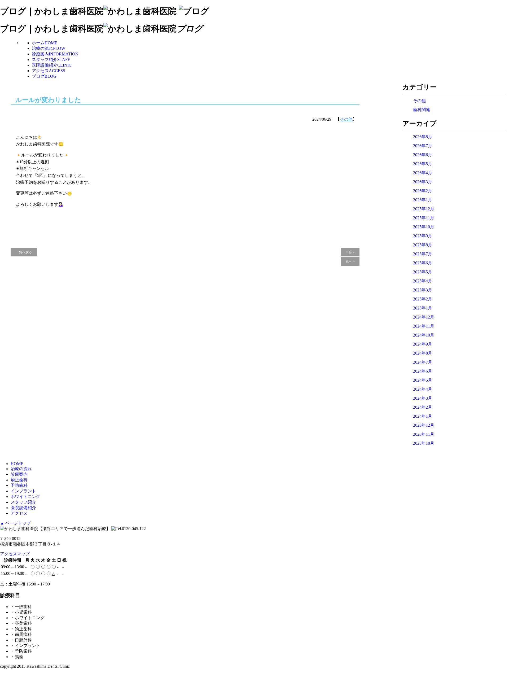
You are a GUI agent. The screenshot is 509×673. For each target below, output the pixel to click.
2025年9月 (422, 236)
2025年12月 (423, 209)
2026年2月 (422, 191)
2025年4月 (422, 281)
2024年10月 (423, 335)
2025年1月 (422, 308)
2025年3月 (422, 290)
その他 (346, 119)
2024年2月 (422, 407)
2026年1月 (422, 200)
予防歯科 (19, 485)
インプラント (23, 491)
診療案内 (55, 54)
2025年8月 (422, 245)
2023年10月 (423, 443)
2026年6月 (422, 154)
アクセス (48, 70)
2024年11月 (423, 326)
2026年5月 (422, 163)
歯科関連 (421, 109)
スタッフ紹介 (51, 59)
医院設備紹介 (52, 65)
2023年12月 (423, 425)
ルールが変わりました (48, 100)
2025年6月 (422, 263)
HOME (17, 463)
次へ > (350, 261)
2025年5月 (422, 272)
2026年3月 (422, 182)
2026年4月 (422, 173)
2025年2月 (422, 299)
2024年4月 (422, 389)
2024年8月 (422, 353)
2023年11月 (423, 434)
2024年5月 (422, 380)
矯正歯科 (19, 480)
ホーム (44, 43)
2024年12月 (423, 317)
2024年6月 (422, 371)
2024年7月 (422, 362)
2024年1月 (422, 416)
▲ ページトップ (15, 523)
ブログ (44, 76)
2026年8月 (422, 136)
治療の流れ (48, 48)
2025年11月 (423, 218)
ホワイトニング (25, 496)
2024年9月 (422, 344)
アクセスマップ (15, 554)
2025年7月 (422, 254)
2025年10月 (423, 227)
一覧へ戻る (24, 252)
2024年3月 (422, 398)
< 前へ (350, 252)
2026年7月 (422, 145)
